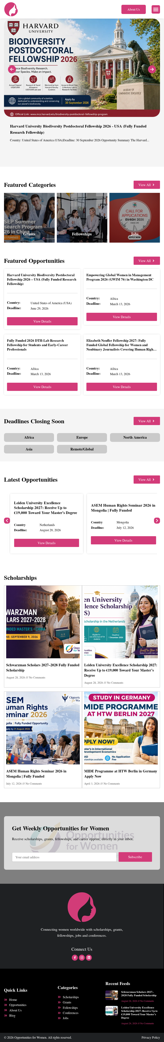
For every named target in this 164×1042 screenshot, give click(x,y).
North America (135, 437)
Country (20, 524)
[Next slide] (152, 69)
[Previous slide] (12, 69)
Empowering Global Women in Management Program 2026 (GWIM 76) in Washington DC (119, 277)
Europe (82, 437)
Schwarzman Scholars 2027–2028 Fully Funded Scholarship (138, 993)
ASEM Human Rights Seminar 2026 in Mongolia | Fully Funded (123, 507)
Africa (29, 437)
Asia (29, 449)
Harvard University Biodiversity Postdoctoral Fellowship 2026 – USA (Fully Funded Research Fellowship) (41, 279)
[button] (156, 9)
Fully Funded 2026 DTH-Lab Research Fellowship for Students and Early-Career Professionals (37, 345)
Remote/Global (82, 449)
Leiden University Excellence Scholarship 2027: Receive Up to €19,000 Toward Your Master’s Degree (45, 507)
